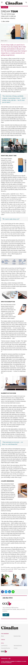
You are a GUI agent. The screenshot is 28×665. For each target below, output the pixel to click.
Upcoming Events (18, 645)
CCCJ (2, 643)
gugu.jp (10, 571)
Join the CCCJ (4, 645)
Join (6, 614)
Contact (15, 648)
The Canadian (5, 633)
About (2, 636)
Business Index (17, 636)
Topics (3, 639)
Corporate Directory (5, 648)
